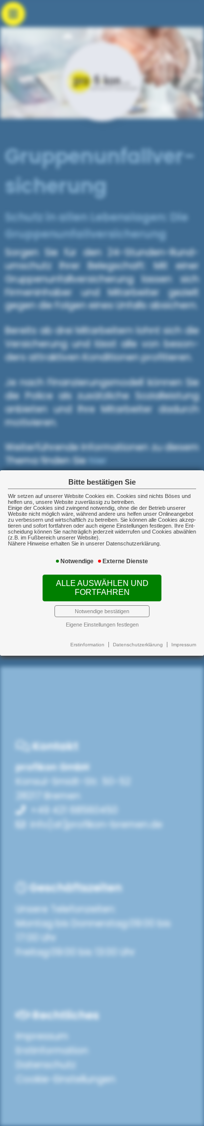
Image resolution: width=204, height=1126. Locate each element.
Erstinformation (87, 644)
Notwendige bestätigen (102, 611)
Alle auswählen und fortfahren (102, 587)
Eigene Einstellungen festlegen (102, 625)
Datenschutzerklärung (138, 644)
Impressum (183, 644)
